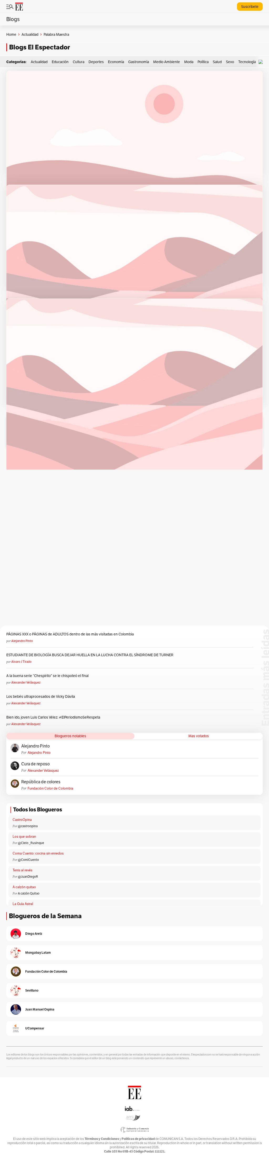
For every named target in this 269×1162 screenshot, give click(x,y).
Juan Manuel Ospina (39, 1009)
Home (11, 34)
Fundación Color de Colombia (50, 788)
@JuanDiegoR (28, 876)
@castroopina (28, 826)
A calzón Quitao (28, 893)
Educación (60, 61)
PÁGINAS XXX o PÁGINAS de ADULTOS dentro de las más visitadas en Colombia (70, 634)
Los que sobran (24, 836)
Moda (188, 61)
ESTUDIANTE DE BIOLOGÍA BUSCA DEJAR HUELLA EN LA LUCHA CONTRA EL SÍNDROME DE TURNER (89, 655)
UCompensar (34, 1028)
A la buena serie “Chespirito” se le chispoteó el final (47, 675)
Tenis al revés (22, 870)
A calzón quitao (24, 887)
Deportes (96, 61)
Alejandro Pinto (22, 641)
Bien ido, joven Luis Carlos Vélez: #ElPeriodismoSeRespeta (53, 717)
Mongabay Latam (38, 952)
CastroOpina (22, 819)
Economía (116, 61)
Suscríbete (249, 6)
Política (203, 61)
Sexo (230, 61)
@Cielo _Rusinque (31, 843)
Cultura (78, 61)
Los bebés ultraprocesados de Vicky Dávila (41, 696)
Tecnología (247, 61)
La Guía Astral (23, 904)
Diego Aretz (33, 934)
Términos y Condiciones (102, 1139)
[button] (262, 62)
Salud (217, 61)
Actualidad (30, 34)
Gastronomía (138, 61)
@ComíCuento (28, 860)
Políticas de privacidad (138, 1139)
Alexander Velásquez (25, 682)
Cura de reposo (35, 764)
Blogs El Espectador (39, 47)
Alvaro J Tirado (21, 662)
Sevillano (31, 990)
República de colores (40, 782)
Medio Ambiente (166, 61)
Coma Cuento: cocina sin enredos (38, 853)
